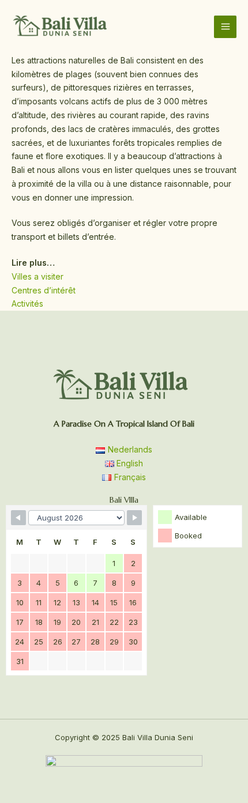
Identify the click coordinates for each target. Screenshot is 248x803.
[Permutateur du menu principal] (225, 27)
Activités (27, 303)
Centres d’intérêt (44, 290)
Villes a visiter (37, 276)
